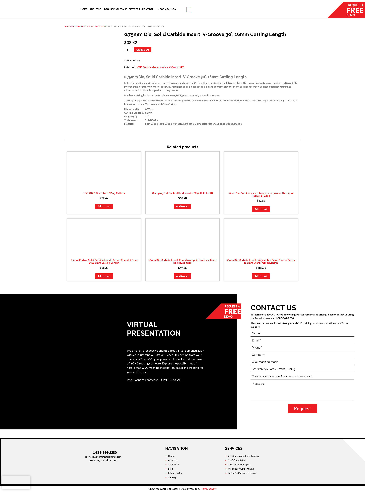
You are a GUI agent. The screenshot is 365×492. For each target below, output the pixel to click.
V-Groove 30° (100, 26)
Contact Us (173, 464)
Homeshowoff (208, 488)
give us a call (171, 379)
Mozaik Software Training (241, 468)
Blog (170, 468)
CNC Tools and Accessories (82, 26)
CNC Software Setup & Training (243, 455)
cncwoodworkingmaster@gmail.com (103, 456)
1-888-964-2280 (105, 452)
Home (67, 26)
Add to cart (142, 49)
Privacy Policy (175, 473)
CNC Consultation (237, 460)
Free (355, 10)
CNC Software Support (239, 464)
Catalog (172, 477)
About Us (173, 460)
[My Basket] (188, 9)
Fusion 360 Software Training (242, 473)
